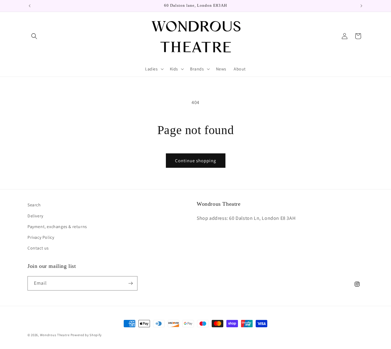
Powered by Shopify (86, 335)
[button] (34, 36)
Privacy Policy (40, 237)
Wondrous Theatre (55, 335)
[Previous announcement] (29, 6)
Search (34, 205)
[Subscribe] (130, 283)
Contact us (38, 248)
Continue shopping (195, 160)
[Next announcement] (361, 6)
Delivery (35, 216)
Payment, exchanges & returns (57, 226)
